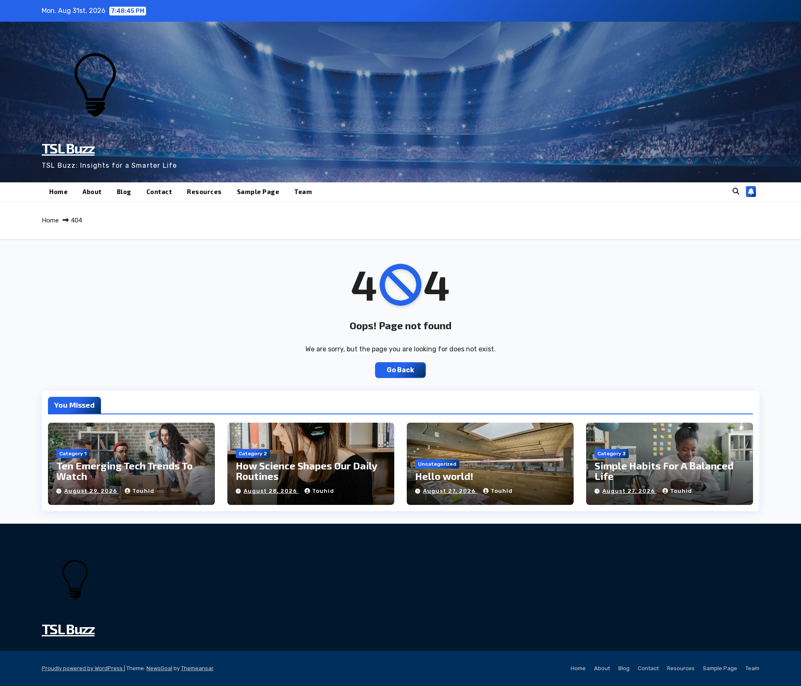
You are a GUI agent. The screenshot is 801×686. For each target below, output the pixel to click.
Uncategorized (437, 464)
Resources (204, 191)
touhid (143, 491)
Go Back (400, 370)
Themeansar (197, 668)
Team (303, 191)
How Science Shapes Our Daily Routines (306, 470)
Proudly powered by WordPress (83, 668)
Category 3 (611, 453)
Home (58, 191)
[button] (736, 191)
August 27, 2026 (450, 491)
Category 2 (253, 453)
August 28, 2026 (271, 491)
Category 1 (72, 453)
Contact (159, 191)
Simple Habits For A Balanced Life (663, 470)
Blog (124, 191)
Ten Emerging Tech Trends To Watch (124, 470)
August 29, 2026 (91, 491)
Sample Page (258, 191)
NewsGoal (159, 668)
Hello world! (444, 476)
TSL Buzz (68, 147)
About (92, 191)
